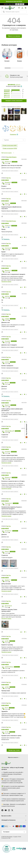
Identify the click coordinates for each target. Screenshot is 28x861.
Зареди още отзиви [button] (14, 750)
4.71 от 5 (18, 84)
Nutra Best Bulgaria (11, 157)
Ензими (19, 61)
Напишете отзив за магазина (14, 100)
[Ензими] (19, 53)
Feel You (8, 178)
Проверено (13, 134)
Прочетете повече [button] (6, 281)
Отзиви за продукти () (10, 148)
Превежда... (6, 239)
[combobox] (14, 11)
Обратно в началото (13, 757)
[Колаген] (7, 53)
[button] (25, 8)
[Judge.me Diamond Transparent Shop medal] (6, 129)
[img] (14, 85)
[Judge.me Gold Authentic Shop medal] (13, 129)
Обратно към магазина (14, 36)
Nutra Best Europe (11, 221)
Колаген (7, 61)
